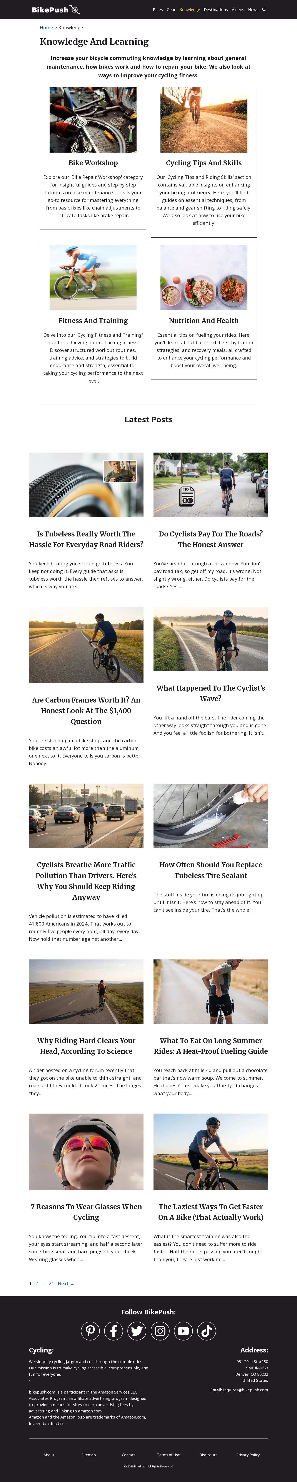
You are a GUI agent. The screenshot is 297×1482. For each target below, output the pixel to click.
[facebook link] (136, 1331)
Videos (238, 9)
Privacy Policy (248, 1454)
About (48, 1454)
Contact (128, 1454)
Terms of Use (168, 1454)
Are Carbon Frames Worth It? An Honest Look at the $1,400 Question (86, 711)
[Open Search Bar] (264, 9)
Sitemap (89, 1454)
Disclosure (208, 1454)
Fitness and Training (93, 320)
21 (51, 1283)
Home (46, 27)
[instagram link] (90, 1331)
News (253, 9)
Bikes (158, 9)
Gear (171, 9)
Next (66, 1283)
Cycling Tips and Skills (204, 163)
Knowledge (190, 9)
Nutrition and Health (204, 320)
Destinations (216, 9)
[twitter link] (113, 1331)
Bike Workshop (93, 163)
